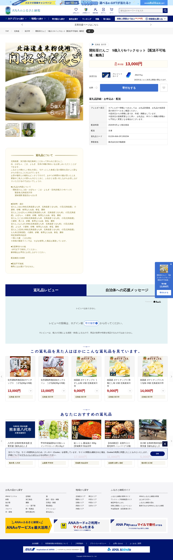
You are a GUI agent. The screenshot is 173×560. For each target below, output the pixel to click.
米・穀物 (8, 512)
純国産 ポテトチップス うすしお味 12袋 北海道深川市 (85, 383)
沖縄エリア (80, 509)
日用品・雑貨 (51, 503)
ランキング (86, 19)
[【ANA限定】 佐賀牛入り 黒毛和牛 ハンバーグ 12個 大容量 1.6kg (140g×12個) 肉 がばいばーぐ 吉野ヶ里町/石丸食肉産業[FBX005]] (119, 429)
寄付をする (129, 87)
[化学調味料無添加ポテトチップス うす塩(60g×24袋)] (20, 366)
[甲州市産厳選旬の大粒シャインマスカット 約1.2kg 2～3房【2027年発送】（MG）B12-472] (53, 429)
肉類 (7, 499)
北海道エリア (80, 496)
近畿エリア (80, 503)
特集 (97, 19)
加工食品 (29, 499)
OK (157, 454)
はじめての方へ (145, 499)
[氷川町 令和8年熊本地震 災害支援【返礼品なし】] (152, 429)
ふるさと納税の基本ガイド (120, 496)
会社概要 (35, 543)
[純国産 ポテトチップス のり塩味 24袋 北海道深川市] (152, 366)
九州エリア (93, 506)
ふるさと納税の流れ (146, 503)
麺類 (27, 503)
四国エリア (80, 506)
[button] (22, 25)
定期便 (28, 496)
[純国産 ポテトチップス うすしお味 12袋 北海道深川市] (86, 366)
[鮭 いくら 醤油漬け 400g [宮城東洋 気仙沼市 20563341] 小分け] (86, 429)
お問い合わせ (118, 543)
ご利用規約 (79, 543)
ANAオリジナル (11, 496)
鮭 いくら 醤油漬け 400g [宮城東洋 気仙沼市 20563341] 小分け (85, 446)
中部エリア (93, 499)
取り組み (107, 19)
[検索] (165, 10)
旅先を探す (73, 19)
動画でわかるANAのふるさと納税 (151, 506)
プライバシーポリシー (98, 543)
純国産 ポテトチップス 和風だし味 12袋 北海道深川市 (119, 383)
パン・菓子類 (30, 506)
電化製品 (49, 506)
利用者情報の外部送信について (56, 543)
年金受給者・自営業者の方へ (121, 509)
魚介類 (7, 503)
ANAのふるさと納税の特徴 (149, 496)
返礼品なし (50, 512)
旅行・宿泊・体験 (52, 499)
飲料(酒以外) (30, 512)
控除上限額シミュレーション (121, 506)
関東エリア (80, 499)
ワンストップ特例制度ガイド (121, 499)
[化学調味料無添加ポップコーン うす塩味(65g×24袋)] (53, 366)
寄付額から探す (58, 19)
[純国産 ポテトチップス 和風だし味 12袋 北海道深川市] (119, 366)
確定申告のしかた (117, 503)
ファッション (51, 509)
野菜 (7, 506)
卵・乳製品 (30, 509)
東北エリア (93, 496)
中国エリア (93, 503)
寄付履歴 (90, 323)
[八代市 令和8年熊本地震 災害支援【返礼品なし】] (20, 429)
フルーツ (8, 509)
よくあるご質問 (135, 543)
